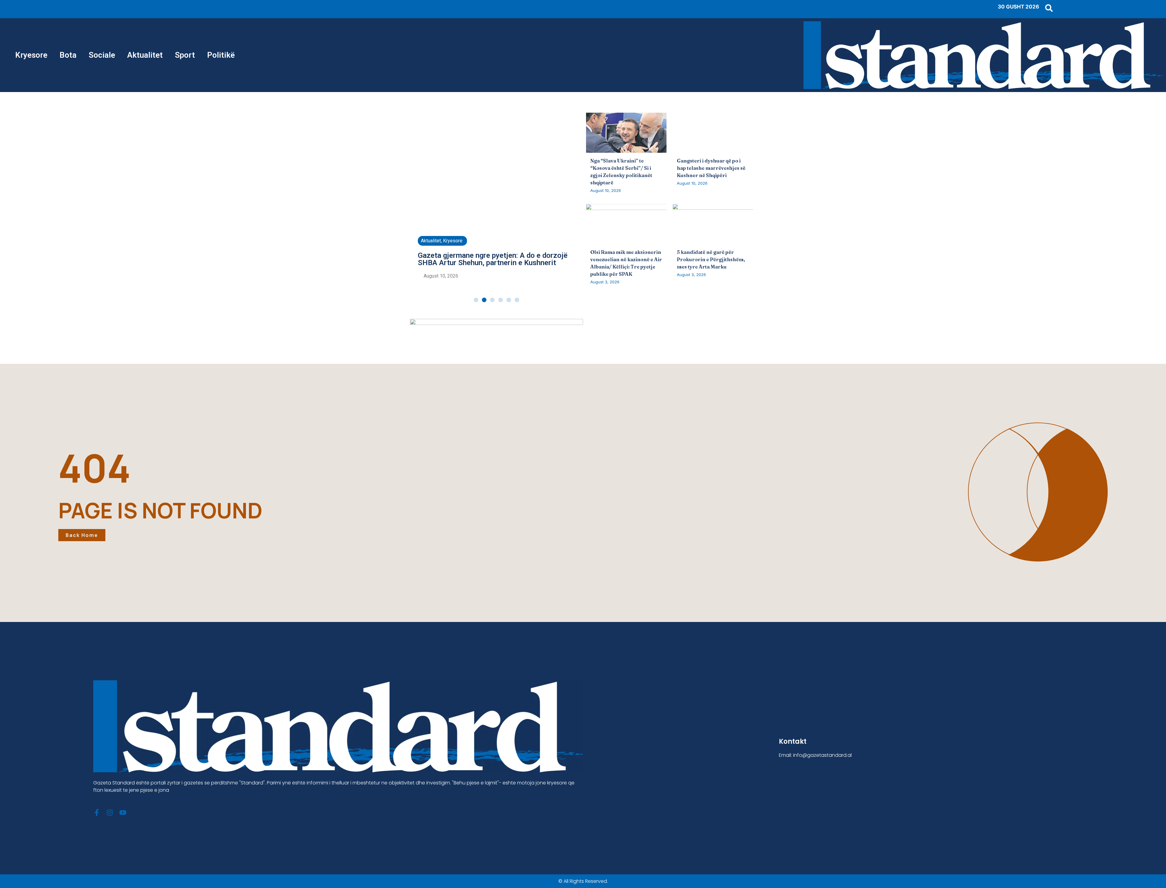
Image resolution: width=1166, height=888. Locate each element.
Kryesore (31, 55)
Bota (68, 55)
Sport (185, 55)
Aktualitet (145, 55)
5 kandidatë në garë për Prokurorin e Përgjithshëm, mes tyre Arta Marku (711, 259)
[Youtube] (122, 812)
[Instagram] (109, 812)
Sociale (102, 55)
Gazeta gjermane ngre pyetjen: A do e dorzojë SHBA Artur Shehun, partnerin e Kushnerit (493, 259)
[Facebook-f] (96, 812)
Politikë (221, 55)
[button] (476, 300)
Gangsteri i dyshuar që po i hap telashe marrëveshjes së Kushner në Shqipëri (711, 168)
